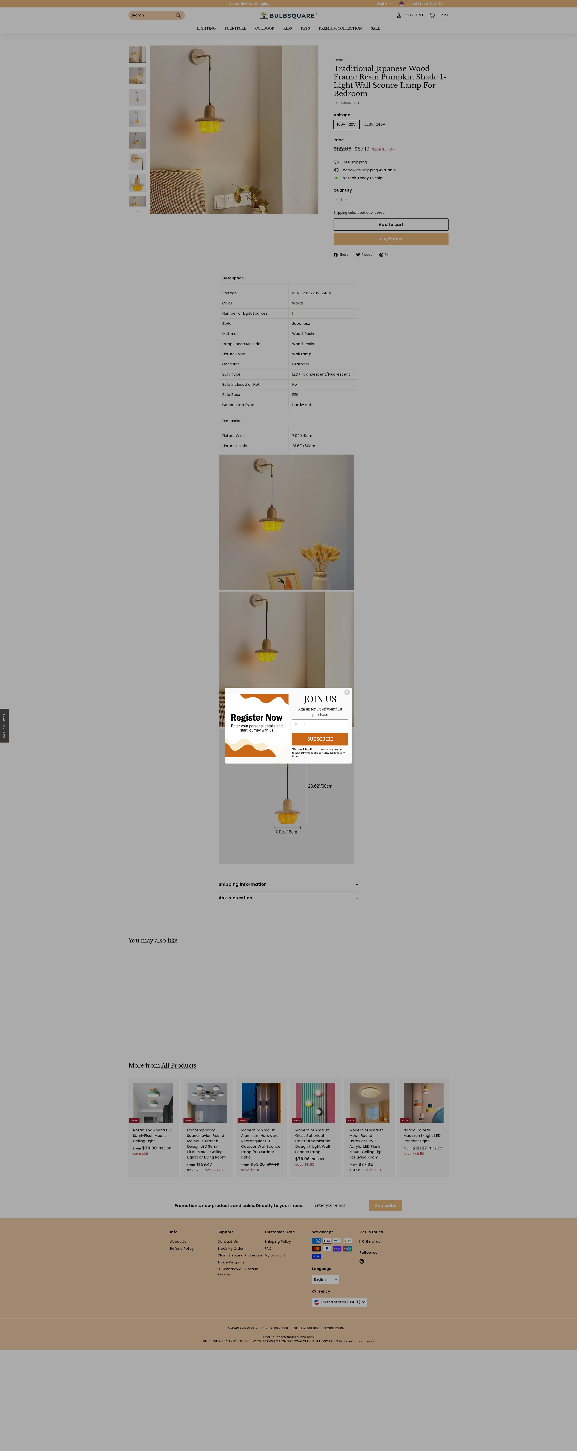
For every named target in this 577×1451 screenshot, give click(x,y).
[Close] (347, 692)
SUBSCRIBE (320, 739)
